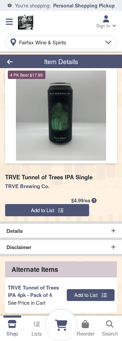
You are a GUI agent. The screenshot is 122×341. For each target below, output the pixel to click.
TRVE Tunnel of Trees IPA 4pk (33, 291)
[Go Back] (19, 61)
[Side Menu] (9, 22)
